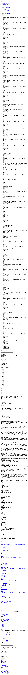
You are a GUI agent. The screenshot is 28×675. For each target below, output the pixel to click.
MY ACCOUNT (4, 666)
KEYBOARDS (6, 3)
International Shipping (5, 620)
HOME (2, 365)
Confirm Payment (4, 614)
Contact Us (3, 618)
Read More (3, 407)
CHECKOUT (6, 347)
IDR (8, 10)
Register (8, 13)
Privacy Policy (7, 634)
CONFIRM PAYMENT (6, 672)
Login (4, 13)
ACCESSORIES (7, 6)
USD (8, 12)
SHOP (6, 365)
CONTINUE (6, 346)
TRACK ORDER (4, 673)
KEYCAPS (5, 4)
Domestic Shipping (5, 619)
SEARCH (3, 364)
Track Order (3, 615)
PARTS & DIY (6, 7)
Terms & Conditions (7, 632)
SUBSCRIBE (16, 611)
